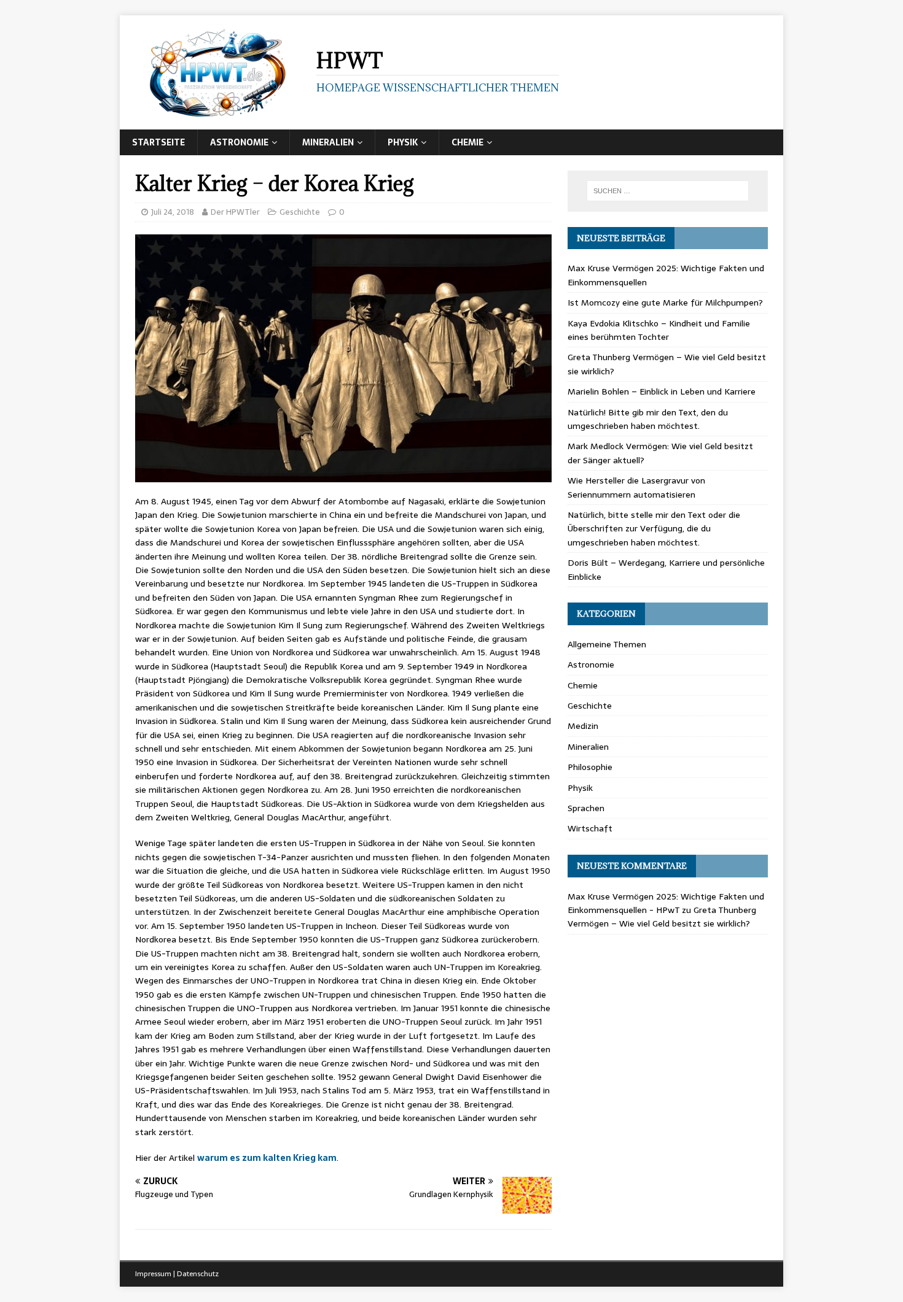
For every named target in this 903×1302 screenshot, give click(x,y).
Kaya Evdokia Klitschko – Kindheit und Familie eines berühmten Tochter (659, 330)
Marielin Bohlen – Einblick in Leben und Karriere (662, 391)
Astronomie (239, 142)
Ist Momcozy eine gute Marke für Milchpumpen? (665, 302)
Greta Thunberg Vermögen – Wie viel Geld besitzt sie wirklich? (662, 916)
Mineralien (328, 142)
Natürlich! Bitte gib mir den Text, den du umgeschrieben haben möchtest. (648, 419)
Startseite (158, 142)
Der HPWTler (235, 212)
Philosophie (590, 767)
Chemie (467, 142)
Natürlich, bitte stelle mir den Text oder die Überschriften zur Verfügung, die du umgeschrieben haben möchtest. (654, 528)
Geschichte (300, 212)
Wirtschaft (590, 828)
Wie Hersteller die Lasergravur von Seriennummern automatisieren (636, 487)
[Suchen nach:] (667, 190)
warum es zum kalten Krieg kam (267, 1158)
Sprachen (586, 808)
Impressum (153, 1274)
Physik (403, 142)
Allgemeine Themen (607, 644)
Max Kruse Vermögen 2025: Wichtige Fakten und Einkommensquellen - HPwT (666, 903)
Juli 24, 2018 (172, 212)
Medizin (583, 726)
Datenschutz (198, 1274)
